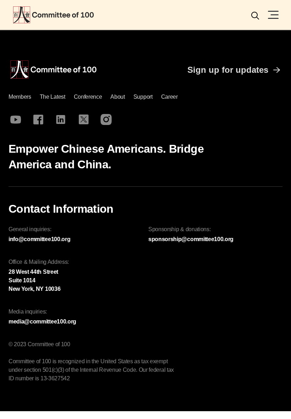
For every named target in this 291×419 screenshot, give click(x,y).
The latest (52, 97)
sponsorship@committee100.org (191, 239)
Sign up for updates (227, 70)
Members (20, 97)
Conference (88, 97)
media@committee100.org (42, 322)
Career (169, 97)
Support (143, 97)
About (117, 97)
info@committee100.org (39, 239)
